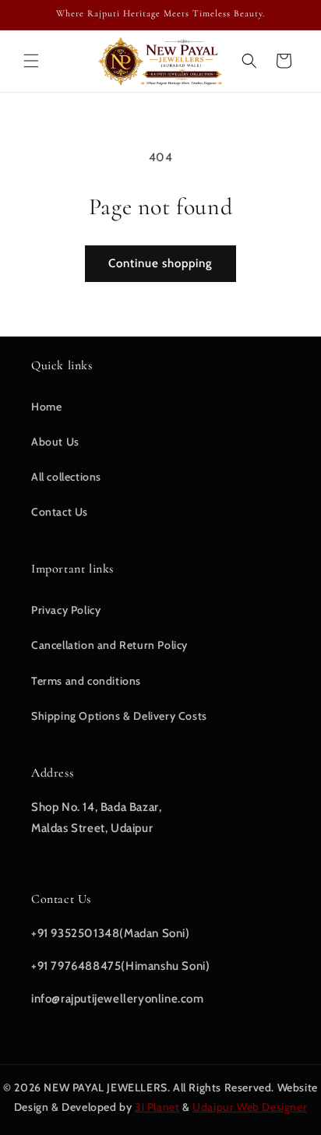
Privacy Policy (66, 610)
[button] (31, 61)
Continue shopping (160, 263)
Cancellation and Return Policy (109, 645)
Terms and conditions (86, 681)
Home (46, 407)
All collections (66, 477)
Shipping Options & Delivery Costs (119, 716)
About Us (55, 442)
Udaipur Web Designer (249, 1107)
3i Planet (157, 1107)
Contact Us (59, 512)
